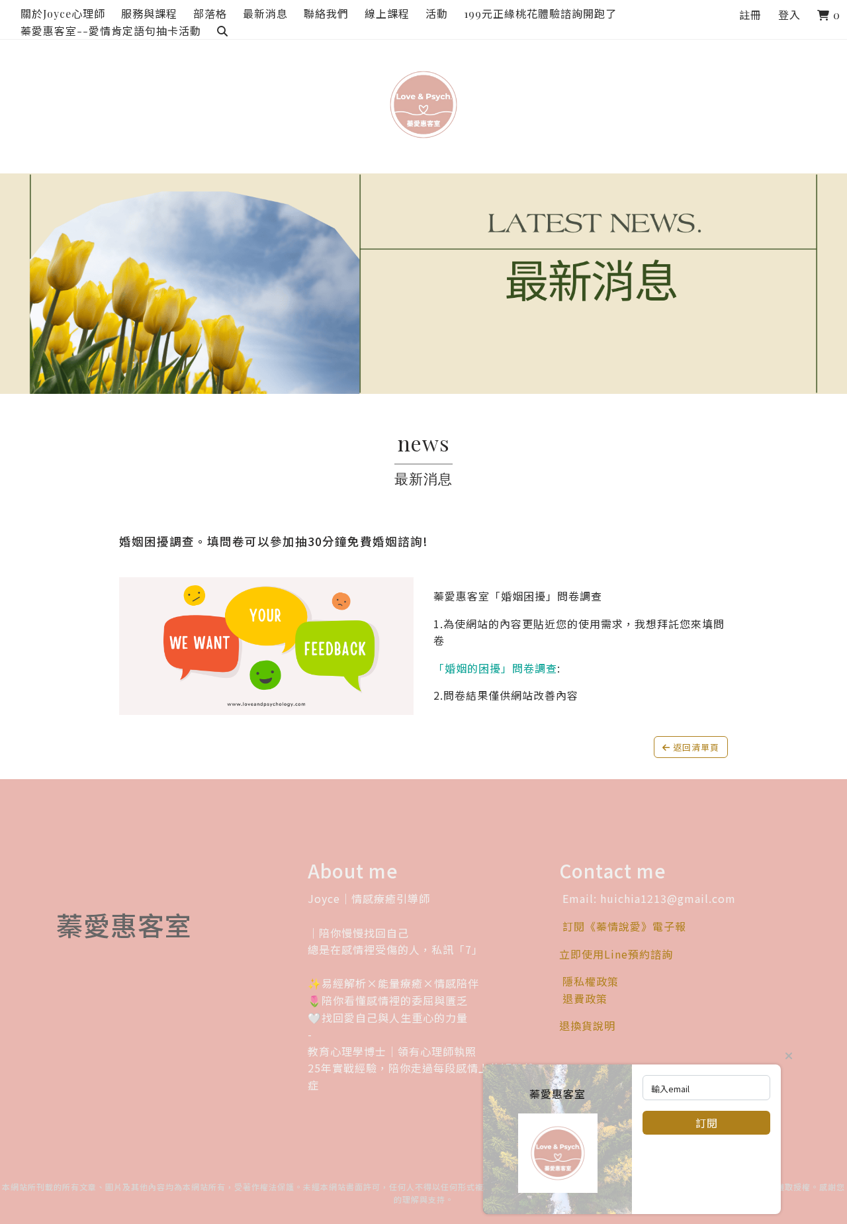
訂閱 (706, 1123)
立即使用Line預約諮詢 (616, 954)
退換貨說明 (587, 1025)
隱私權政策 (589, 981)
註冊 (750, 15)
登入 (789, 15)
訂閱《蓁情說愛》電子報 (624, 926)
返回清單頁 (694, 747)
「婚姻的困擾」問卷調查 (495, 668)
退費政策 (584, 998)
